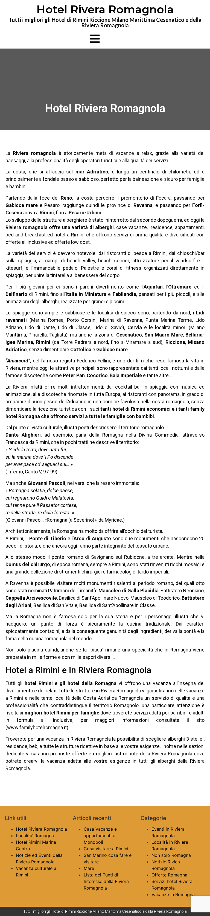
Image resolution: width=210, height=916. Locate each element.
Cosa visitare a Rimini (106, 848)
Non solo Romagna (171, 855)
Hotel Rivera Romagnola (105, 9)
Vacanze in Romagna (173, 894)
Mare (89, 868)
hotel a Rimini (69, 235)
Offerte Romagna (169, 875)
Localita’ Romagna (35, 835)
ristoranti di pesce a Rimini (137, 253)
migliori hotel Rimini (48, 713)
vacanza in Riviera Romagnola (77, 739)
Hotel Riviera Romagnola (41, 829)
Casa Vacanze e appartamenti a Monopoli (100, 835)
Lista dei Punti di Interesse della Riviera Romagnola (106, 881)
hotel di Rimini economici (141, 409)
